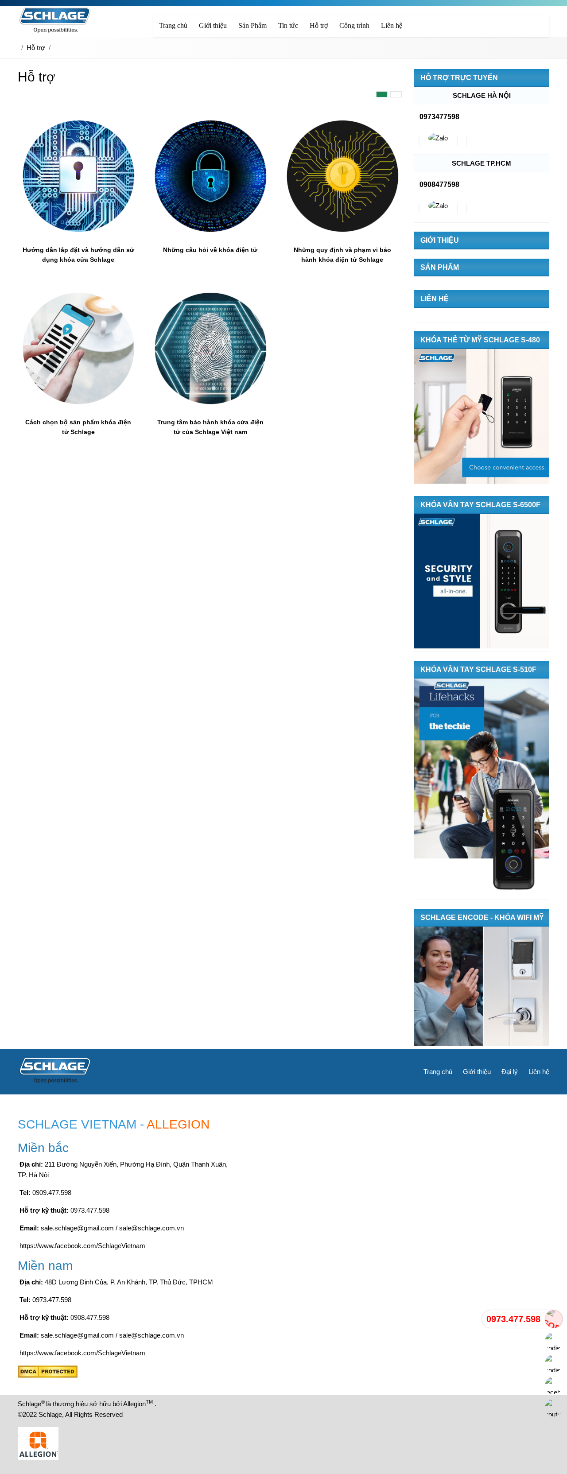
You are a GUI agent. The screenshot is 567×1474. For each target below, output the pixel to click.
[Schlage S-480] (481, 418)
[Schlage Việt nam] (55, 31)
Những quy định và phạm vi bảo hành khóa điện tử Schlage (342, 254)
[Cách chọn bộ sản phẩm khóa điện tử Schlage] (78, 407)
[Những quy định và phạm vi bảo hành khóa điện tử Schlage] (342, 235)
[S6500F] (481, 583)
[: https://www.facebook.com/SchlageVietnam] (466, 140)
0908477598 (439, 184)
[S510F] (481, 789)
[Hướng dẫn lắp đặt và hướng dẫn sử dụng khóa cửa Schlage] (78, 235)
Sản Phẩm (439, 267)
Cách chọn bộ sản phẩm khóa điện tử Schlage (78, 427)
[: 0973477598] (438, 140)
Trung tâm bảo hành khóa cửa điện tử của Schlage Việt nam (210, 427)
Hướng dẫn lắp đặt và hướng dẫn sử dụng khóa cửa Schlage (78, 254)
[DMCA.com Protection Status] (48, 1375)
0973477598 (439, 116)
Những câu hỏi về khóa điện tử (210, 249)
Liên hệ (434, 299)
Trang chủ (437, 1071)
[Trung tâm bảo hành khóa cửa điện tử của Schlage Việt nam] (210, 407)
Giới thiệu (439, 240)
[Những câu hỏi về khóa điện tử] (210, 235)
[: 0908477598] (438, 208)
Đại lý (509, 1071)
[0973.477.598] (554, 1319)
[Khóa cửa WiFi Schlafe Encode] (481, 988)
